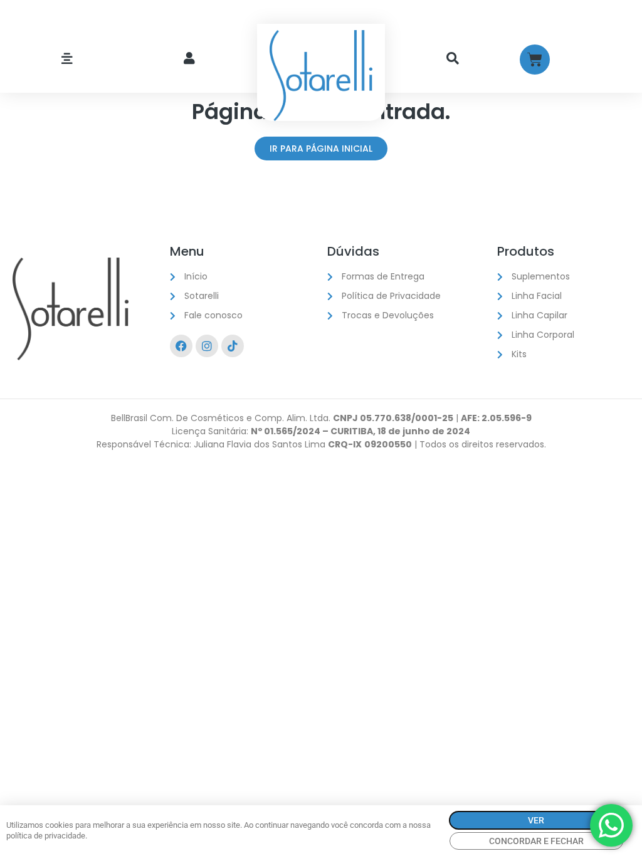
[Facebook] (181, 346)
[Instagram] (207, 346)
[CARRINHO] (535, 59)
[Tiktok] (232, 346)
